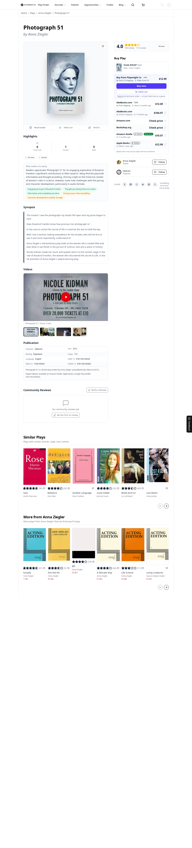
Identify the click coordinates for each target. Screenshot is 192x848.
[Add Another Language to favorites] (93, 488)
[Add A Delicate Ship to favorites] (118, 568)
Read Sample (39, 127)
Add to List (68, 127)
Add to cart (143, 92)
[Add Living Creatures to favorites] (167, 568)
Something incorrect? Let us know (164, 185)
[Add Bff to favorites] (93, 562)
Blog (121, 4)
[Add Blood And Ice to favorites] (142, 488)
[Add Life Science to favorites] (142, 568)
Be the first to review (67, 415)
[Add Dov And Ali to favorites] (68, 568)
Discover (59, 4)
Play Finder (43, 4)
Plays (32, 13)
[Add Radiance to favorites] (69, 488)
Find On (96, 127)
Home (24, 13)
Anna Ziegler (44, 13)
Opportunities (91, 4)
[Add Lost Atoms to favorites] (167, 488)
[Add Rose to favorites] (44, 488)
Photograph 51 (62, 13)
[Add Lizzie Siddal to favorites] (118, 488)
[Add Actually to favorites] (44, 568)
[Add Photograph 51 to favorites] (103, 46)
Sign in (120, 96)
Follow (161, 162)
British (44, 157)
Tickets (109, 4)
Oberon (38, 348)
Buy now (141, 85)
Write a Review (98, 390)
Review (162, 46)
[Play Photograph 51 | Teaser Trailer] (66, 297)
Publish (75, 4)
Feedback (189, 426)
